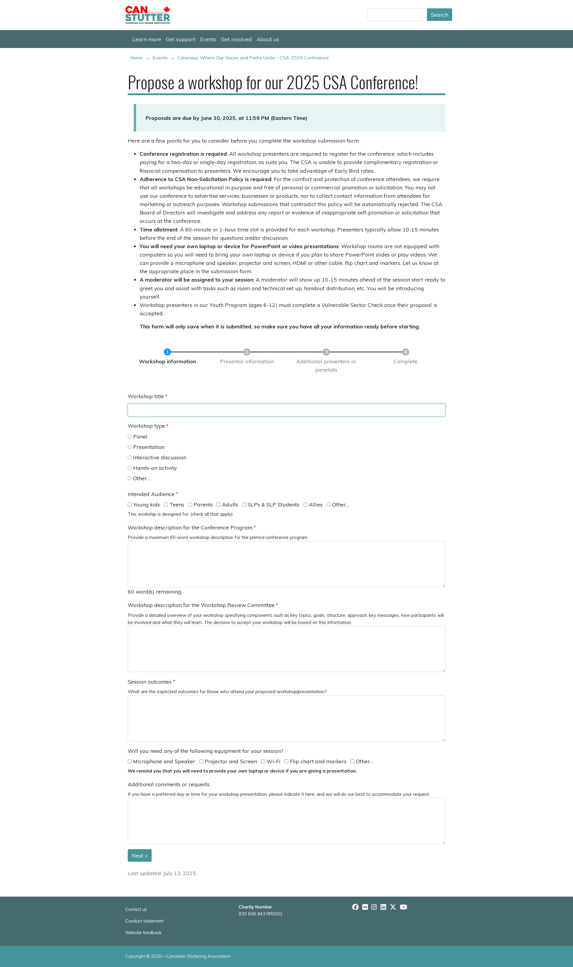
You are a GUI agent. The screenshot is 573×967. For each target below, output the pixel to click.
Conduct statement (144, 921)
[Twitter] (393, 907)
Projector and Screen (231, 761)
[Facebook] (355, 907)
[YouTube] (403, 907)
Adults (230, 504)
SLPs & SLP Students (273, 504)
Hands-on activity (155, 467)
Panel (140, 436)
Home (136, 58)
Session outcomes (150, 681)
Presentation (148, 447)
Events (208, 39)
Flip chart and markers (318, 761)
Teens (177, 504)
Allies (316, 504)
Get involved (236, 39)
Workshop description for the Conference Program (190, 527)
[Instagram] (374, 907)
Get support (180, 39)
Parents (203, 504)
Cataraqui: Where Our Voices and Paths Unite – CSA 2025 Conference (253, 58)
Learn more (147, 39)
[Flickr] (365, 907)
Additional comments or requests (169, 784)
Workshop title (146, 396)
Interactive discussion (159, 457)
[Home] (150, 15)
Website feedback (143, 932)
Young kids (146, 504)
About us (268, 39)
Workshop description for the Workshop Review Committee (201, 605)
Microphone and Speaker (164, 761)
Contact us (136, 909)
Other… (141, 478)
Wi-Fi (274, 761)
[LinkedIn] (383, 907)
